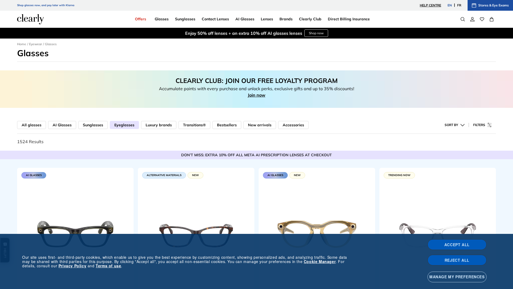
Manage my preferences (457, 276)
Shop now (316, 33)
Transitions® (194, 125)
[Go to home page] (30, 19)
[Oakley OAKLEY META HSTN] (317, 232)
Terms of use (108, 265)
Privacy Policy (72, 265)
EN (450, 5)
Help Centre (430, 5)
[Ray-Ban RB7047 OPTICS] (438, 232)
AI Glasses (62, 125)
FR (459, 5)
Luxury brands (159, 125)
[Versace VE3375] (196, 232)
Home (21, 44)
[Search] (462, 19)
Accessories (293, 125)
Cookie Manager (320, 261)
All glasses (31, 125)
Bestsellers (227, 125)
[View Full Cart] (491, 19)
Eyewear (35, 44)
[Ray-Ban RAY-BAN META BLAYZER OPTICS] (75, 232)
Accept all (457, 244)
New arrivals (259, 125)
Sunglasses (93, 125)
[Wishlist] (482, 19)
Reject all (457, 260)
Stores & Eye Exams (493, 5)
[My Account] (472, 19)
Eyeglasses (124, 125)
